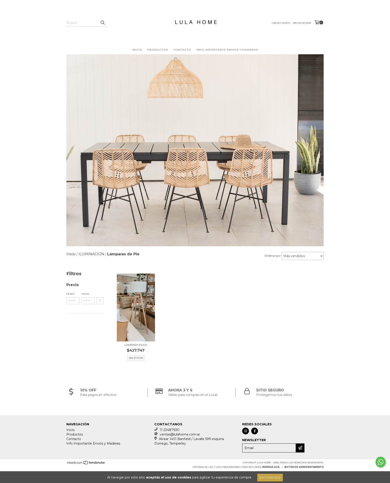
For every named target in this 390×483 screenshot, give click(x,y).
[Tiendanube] (86, 463)
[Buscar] (102, 23)
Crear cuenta (281, 22)
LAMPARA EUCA (136, 344)
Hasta (85, 293)
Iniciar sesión (302, 22)
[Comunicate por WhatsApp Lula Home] (380, 462)
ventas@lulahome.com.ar (180, 434)
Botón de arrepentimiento (304, 467)
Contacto (182, 49)
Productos (157, 49)
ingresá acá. (271, 467)
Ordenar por (273, 255)
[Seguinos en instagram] (245, 431)
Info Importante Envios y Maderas (227, 49)
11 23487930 (169, 430)
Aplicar (100, 300)
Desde (70, 293)
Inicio (137, 49)
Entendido (270, 477)
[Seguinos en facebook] (254, 431)
